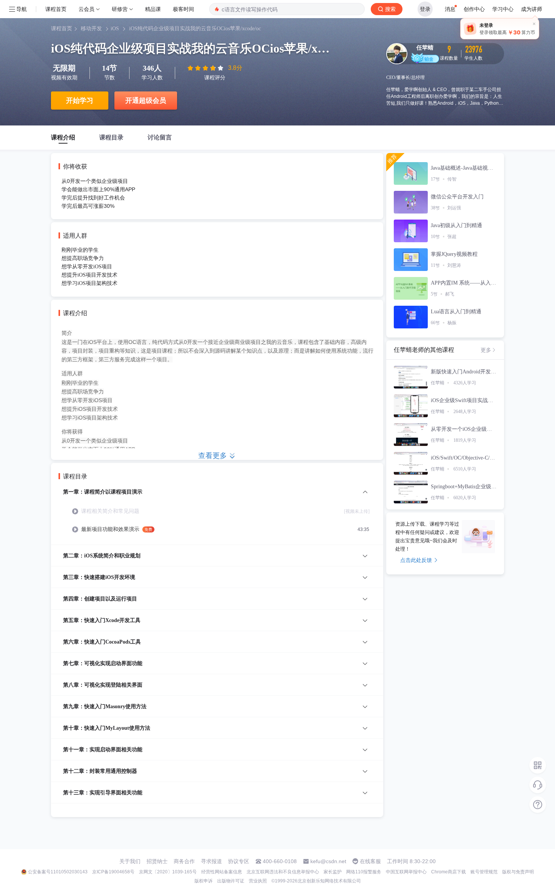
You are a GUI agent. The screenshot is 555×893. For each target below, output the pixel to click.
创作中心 (474, 9)
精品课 (153, 9)
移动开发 (91, 28)
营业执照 (258, 881)
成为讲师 (531, 9)
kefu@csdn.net (328, 861)
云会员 (86, 9)
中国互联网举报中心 (406, 871)
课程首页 (55, 9)
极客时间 (183, 9)
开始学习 (79, 100)
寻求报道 (211, 861)
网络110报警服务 (363, 871)
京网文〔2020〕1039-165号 (168, 871)
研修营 (120, 9)
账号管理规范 (484, 871)
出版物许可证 (230, 881)
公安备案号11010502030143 (58, 871)
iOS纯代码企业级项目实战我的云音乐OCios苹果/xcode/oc (195, 28)
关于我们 (129, 861)
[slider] (206, 68)
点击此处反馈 (416, 560)
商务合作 (184, 861)
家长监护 (333, 871)
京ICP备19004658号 (113, 871)
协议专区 (238, 861)
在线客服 (370, 861)
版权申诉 (203, 881)
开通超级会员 (145, 100)
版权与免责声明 (518, 871)
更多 (486, 350)
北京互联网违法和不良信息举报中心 (283, 871)
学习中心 (502, 9)
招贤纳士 (157, 861)
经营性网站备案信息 (221, 871)
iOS (115, 28)
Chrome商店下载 (448, 871)
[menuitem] (217, 516)
